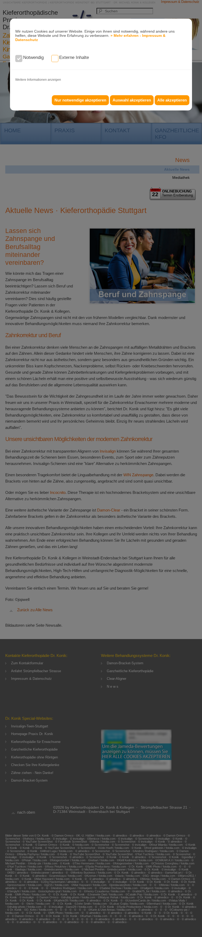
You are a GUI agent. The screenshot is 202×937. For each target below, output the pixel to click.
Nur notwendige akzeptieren (80, 100)
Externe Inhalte (74, 57)
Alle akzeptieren (172, 100)
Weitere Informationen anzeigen (38, 80)
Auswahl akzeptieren (132, 100)
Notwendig (33, 57)
